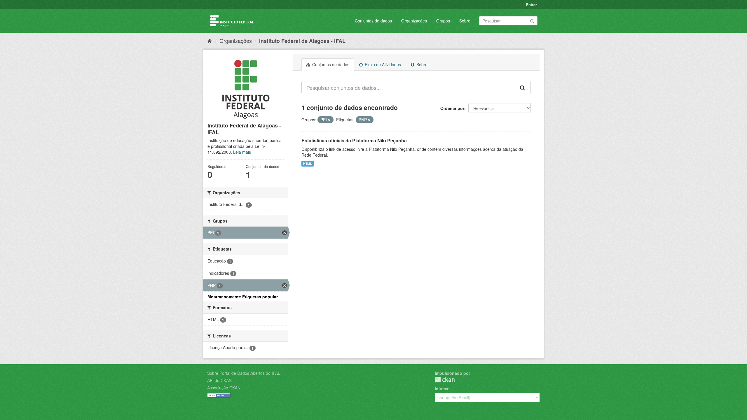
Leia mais (242, 152)
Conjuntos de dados (373, 21)
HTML (307, 163)
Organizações (414, 21)
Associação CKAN (223, 388)
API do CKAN (219, 380)
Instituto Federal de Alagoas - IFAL (302, 41)
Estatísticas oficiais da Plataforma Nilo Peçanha (354, 140)
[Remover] (329, 120)
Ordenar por (452, 108)
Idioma (441, 388)
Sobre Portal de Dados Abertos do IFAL (243, 373)
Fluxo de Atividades (382, 64)
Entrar (531, 4)
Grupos (443, 21)
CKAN (445, 380)
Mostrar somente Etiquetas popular (242, 297)
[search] (523, 87)
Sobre (464, 21)
